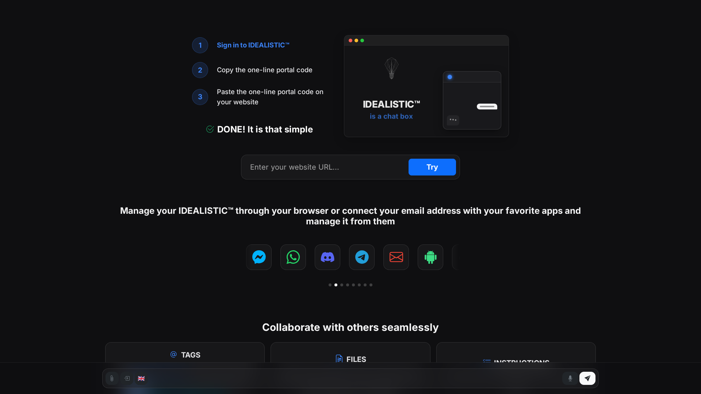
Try (432, 167)
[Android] (429, 257)
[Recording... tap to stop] (570, 378)
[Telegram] (361, 257)
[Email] (395, 257)
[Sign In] (126, 378)
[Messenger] (258, 257)
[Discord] (326, 257)
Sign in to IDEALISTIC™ (253, 45)
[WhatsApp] (292, 257)
